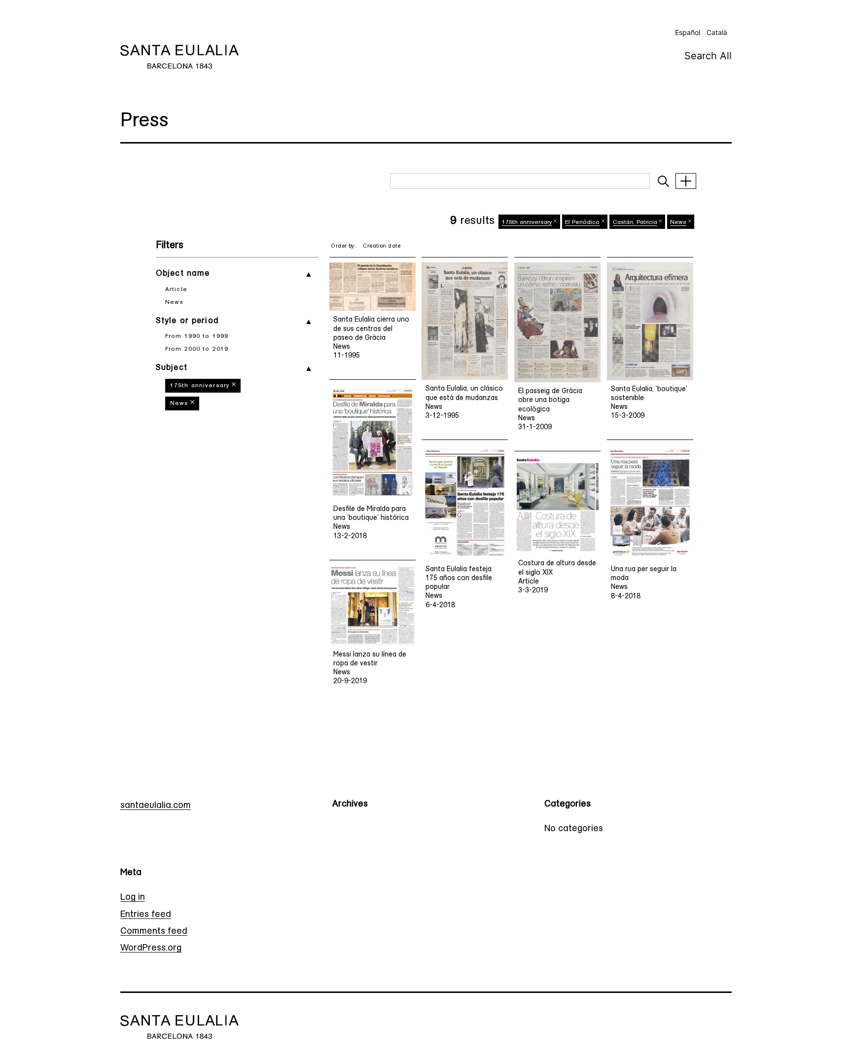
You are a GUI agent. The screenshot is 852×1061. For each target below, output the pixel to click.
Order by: (343, 246)
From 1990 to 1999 (196, 336)
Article (176, 290)
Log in (132, 897)
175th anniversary (200, 386)
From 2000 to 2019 (196, 349)
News (174, 302)
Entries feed (145, 915)
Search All (708, 56)
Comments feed (153, 931)
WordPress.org (150, 948)
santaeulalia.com (155, 806)
